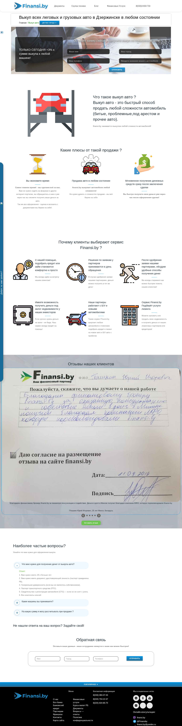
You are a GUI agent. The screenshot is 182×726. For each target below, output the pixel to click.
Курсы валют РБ (80, 705)
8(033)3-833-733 (143, 6)
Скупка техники (78, 6)
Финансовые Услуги (116, 6)
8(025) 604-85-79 (100, 703)
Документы (59, 6)
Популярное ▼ (91, 684)
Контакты (57, 717)
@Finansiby (142, 721)
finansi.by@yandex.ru (146, 724)
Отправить (117, 70)
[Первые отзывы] (83, 515)
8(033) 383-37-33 (100, 695)
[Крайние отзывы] (99, 515)
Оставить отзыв (91, 523)
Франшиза (57, 714)
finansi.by (141, 717)
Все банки (57, 702)
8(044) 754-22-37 (100, 699)
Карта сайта (58, 720)
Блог (96, 6)
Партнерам (58, 711)
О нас (55, 699)
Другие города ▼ (49, 23)
